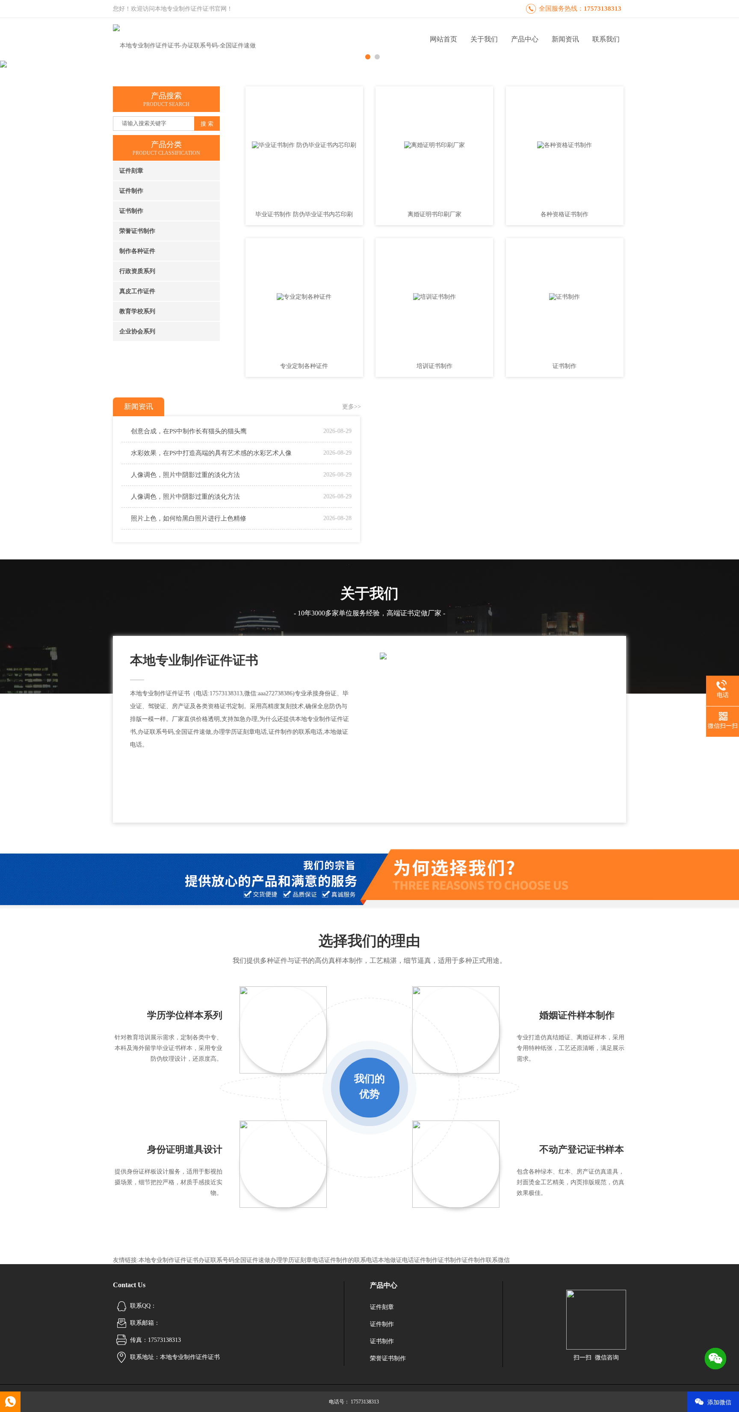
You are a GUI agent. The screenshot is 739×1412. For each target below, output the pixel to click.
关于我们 (484, 39)
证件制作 (131, 191)
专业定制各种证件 (304, 366)
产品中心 (524, 39)
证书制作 (131, 211)
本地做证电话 (396, 1260)
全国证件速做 (252, 1260)
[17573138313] (10, 1401)
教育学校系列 (137, 311)
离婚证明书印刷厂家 (434, 214)
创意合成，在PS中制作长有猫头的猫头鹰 (189, 431)
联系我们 (606, 39)
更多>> (351, 406)
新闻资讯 (565, 39)
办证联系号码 (216, 1260)
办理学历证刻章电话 (297, 1260)
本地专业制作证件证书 (168, 1260)
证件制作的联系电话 (351, 1260)
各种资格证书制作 (564, 214)
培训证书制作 (434, 366)
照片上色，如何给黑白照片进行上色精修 (188, 518)
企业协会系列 (137, 331)
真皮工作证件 (137, 291)
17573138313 (602, 8)
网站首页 (443, 39)
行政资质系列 (137, 271)
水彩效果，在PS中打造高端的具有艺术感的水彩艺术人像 (211, 453)
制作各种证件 (137, 251)
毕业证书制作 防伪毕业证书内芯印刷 (304, 214)
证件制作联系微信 (486, 1260)
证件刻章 (131, 171)
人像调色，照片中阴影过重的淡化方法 (185, 474)
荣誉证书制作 (137, 231)
